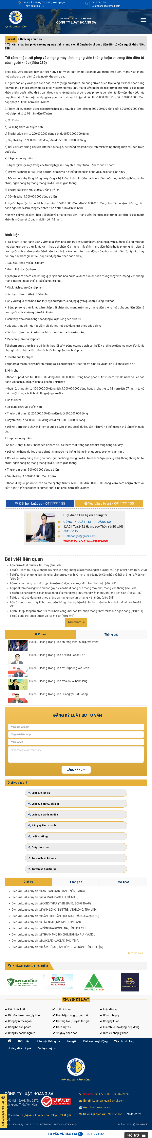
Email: (87, 1100)
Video (41, 634)
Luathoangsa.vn (100, 1107)
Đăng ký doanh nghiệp (21, 1033)
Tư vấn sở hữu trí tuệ (44, 868)
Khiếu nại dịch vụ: (94, 1114)
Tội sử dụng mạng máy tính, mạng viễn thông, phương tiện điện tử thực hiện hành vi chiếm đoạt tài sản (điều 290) (76, 604)
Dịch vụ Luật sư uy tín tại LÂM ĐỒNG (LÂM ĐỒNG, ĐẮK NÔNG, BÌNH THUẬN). (58, 947)
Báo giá (71, 1041)
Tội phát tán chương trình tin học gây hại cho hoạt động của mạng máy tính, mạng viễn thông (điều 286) (74, 588)
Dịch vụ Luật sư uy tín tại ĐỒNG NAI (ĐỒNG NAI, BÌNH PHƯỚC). (49, 928)
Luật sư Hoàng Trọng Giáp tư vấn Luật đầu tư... (57, 655)
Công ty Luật (111, 1021)
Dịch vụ (28, 881)
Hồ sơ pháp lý (111, 1015)
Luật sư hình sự (41, 792)
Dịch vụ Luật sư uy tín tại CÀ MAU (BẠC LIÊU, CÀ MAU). (45, 897)
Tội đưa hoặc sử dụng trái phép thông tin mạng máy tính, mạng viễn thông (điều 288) (62, 597)
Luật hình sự (63, 1009)
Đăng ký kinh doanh (44, 825)
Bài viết (10, 39)
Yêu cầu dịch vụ (124, 1041)
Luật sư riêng (40, 836)
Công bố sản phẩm (19, 1027)
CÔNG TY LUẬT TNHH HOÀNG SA (87, 522)
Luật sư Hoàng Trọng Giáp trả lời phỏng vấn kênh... (60, 668)
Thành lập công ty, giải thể (71, 1015)
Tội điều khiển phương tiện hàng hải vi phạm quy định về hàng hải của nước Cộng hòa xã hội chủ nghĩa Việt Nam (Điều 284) (78, 576)
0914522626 (121, 1093)
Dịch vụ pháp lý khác (115, 1033)
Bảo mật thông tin (48, 1041)
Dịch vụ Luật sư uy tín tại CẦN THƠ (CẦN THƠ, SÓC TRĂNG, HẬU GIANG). (56, 916)
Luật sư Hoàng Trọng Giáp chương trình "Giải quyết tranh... (64, 641)
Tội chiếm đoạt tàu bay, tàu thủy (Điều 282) (36, 565)
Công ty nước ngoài (20, 1021)
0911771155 (99, 2)
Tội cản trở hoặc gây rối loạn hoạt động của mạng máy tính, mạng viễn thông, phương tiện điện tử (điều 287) (76, 592)
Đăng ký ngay (76, 769)
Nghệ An (27, 1115)
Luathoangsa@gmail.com (106, 6)
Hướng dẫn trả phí (19, 1048)
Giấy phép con (40, 847)
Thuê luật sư (63, 1027)
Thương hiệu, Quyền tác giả (72, 1021)
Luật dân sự (110, 1009)
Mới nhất (123, 882)
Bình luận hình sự (31, 39)
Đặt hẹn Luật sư (47, 1048)
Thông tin (75, 882)
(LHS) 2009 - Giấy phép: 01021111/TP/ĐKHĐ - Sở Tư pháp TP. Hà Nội (41, 1124)
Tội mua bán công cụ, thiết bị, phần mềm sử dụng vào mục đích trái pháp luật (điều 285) (64, 583)
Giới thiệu (24, 1041)
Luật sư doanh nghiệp (45, 814)
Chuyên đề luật (76, 999)
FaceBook (141, 1124)
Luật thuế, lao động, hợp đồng (121, 1027)
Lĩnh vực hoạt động (95, 1041)
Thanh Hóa (42, 1115)
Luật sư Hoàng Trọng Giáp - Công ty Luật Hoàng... (59, 694)
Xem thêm (74, 622)
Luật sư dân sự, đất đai (45, 803)
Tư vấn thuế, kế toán (44, 858)
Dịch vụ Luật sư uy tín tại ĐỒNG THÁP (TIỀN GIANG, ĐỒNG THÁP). (51, 903)
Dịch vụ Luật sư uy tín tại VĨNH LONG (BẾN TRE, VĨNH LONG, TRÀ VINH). (55, 909)
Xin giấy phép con (66, 1033)
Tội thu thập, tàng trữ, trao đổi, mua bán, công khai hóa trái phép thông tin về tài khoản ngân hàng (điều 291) (76, 611)
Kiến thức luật (16, 1009)
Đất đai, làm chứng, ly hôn (24, 1015)
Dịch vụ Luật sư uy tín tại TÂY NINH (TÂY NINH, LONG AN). (46, 922)
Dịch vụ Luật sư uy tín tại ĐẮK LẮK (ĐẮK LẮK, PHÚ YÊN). (45, 940)
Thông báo (111, 634)
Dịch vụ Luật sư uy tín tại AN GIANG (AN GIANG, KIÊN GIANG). (48, 891)
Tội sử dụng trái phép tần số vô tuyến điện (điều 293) (42, 615)
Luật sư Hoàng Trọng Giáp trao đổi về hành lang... (59, 681)
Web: (86, 1107)
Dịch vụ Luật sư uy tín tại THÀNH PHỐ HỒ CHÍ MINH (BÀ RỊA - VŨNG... (53, 934)
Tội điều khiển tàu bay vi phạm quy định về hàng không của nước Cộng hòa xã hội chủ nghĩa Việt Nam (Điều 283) (78, 569)
